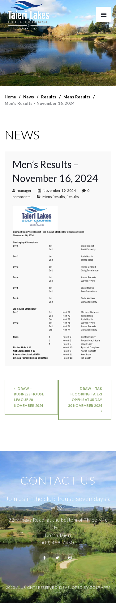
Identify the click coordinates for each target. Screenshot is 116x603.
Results (73, 196)
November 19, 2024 (59, 190)
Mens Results (53, 196)
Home (10, 96)
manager (24, 190)
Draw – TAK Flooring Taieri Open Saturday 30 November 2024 (85, 396)
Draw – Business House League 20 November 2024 (29, 396)
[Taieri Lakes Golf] (28, 15)
